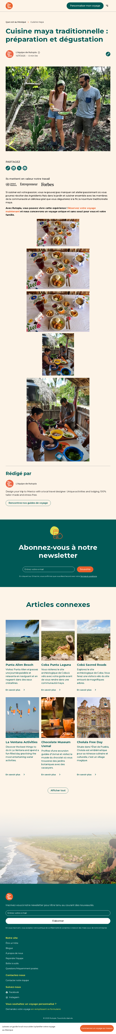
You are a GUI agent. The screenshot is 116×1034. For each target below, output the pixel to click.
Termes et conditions (88, 576)
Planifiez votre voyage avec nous (58, 843)
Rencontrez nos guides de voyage (28, 503)
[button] (107, 5)
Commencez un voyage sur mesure (97, 1028)
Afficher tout (58, 790)
